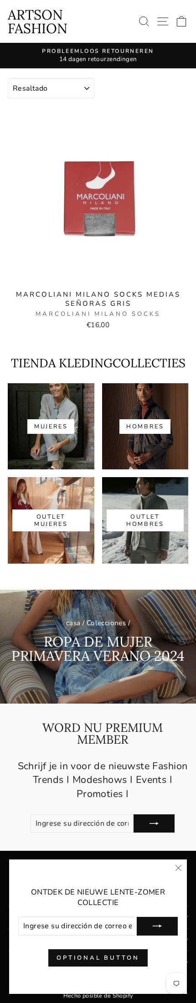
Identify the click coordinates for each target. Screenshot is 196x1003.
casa (73, 623)
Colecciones (106, 623)
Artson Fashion (37, 21)
